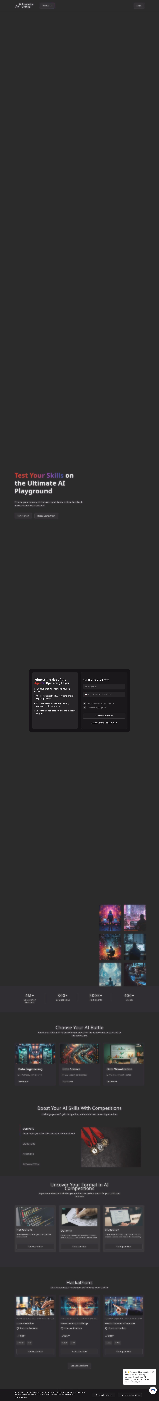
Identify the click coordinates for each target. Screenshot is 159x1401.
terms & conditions (106, 703)
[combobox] (86, 694)
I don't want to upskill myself (104, 722)
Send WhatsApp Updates (97, 707)
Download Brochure (104, 715)
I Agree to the (100, 703)
